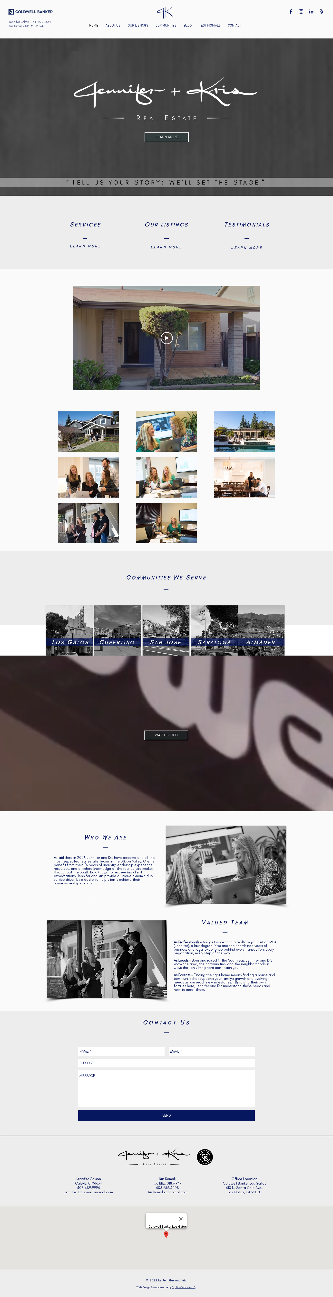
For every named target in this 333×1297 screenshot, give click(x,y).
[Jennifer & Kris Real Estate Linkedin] (311, 11)
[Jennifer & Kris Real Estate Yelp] (321, 11)
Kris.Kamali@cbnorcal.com (167, 1192)
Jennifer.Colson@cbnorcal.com (88, 1192)
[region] (213, 629)
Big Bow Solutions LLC (184, 1287)
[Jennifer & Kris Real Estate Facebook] (291, 11)
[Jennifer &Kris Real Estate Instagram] (301, 11)
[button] (166, 26)
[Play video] (167, 338)
